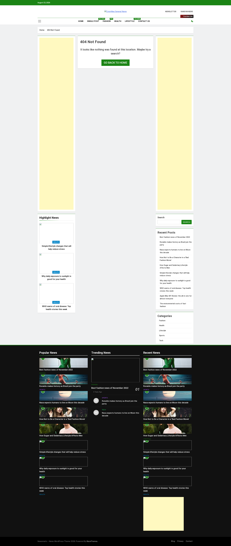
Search (160, 217)
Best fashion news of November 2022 (175, 237)
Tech (161, 340)
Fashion (107, 20)
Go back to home (115, 62)
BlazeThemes (92, 541)
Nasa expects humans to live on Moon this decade (61, 402)
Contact (189, 541)
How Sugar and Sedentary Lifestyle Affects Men (61, 435)
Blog (173, 541)
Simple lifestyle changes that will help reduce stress (62, 452)
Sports (162, 335)
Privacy (180, 541)
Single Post (94, 20)
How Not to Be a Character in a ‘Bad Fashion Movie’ (62, 419)
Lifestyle (130, 20)
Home (80, 21)
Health (117, 21)
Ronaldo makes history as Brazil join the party (60, 386)
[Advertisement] (56, 124)
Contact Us (144, 21)
